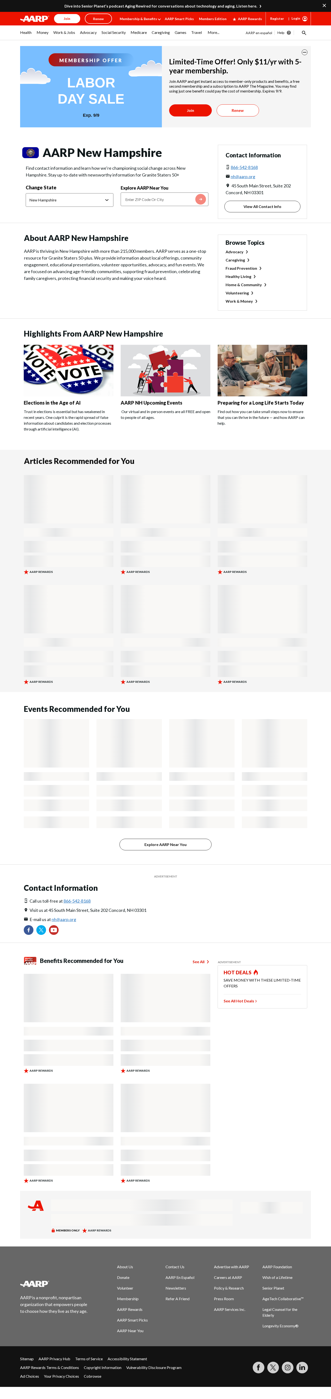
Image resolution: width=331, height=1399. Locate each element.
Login (296, 18)
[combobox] (164, 199)
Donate (123, 1277)
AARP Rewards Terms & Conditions (49, 1367)
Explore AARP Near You (144, 188)
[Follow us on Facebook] (28, 930)
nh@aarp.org (243, 176)
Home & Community (244, 284)
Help (280, 33)
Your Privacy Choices (61, 1376)
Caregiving (235, 260)
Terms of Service (89, 1358)
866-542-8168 (244, 167)
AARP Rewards (250, 19)
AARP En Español (180, 1277)
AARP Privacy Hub (54, 1358)
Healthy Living (238, 276)
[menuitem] (26, 35)
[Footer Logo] (54, 1283)
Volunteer (125, 1288)
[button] (303, 32)
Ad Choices (29, 1376)
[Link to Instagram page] (287, 1367)
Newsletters (176, 1288)
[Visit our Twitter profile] (41, 930)
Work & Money (239, 301)
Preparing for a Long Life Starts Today (261, 403)
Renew (238, 110)
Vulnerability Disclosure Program (153, 1367)
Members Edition (213, 19)
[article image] (68, 394)
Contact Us (175, 1266)
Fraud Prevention (241, 268)
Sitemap (27, 1358)
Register (277, 18)
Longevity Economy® (280, 1325)
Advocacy (235, 251)
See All (199, 961)
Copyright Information (102, 1367)
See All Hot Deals (239, 1001)
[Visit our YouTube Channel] (54, 930)
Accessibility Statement (127, 1358)
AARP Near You (130, 1330)
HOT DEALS (238, 972)
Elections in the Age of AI (52, 403)
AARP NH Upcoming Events (151, 403)
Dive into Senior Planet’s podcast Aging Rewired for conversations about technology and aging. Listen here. (160, 6)
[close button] (304, 52)
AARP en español (259, 33)
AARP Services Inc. (229, 1309)
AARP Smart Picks (179, 19)
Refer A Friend (177, 1298)
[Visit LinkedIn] (302, 1367)
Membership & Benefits (138, 19)
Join (190, 110)
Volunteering (237, 293)
